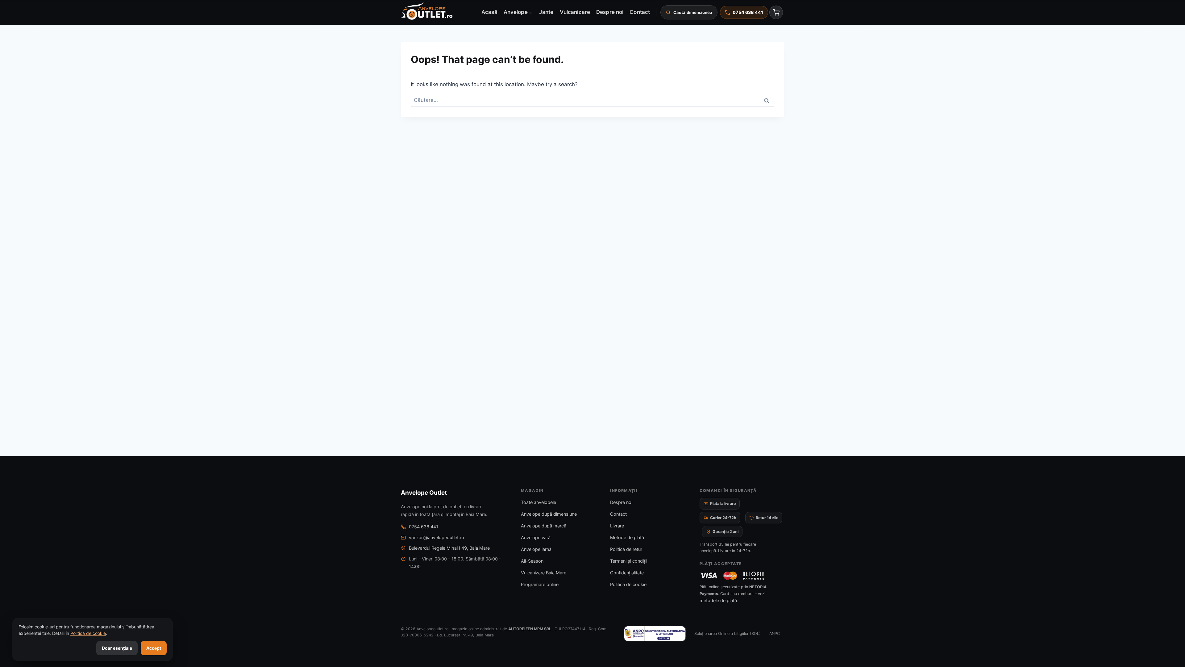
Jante (546, 12)
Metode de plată (627, 537)
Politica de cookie (628, 584)
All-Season (532, 561)
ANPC (774, 633)
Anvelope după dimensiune (549, 514)
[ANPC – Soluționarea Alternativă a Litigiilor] (655, 633)
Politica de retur (626, 549)
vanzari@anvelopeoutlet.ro (436, 537)
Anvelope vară (536, 537)
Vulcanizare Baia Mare (543, 573)
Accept (153, 648)
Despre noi (609, 12)
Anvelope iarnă (536, 549)
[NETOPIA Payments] (753, 576)
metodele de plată (718, 600)
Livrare (617, 526)
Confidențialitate (627, 573)
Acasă (489, 12)
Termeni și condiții (628, 561)
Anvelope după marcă (543, 526)
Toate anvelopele (538, 502)
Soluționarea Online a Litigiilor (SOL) (727, 633)
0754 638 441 (423, 527)
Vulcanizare (575, 12)
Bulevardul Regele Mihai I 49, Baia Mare (449, 548)
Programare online (540, 584)
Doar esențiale (117, 648)
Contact (640, 12)
